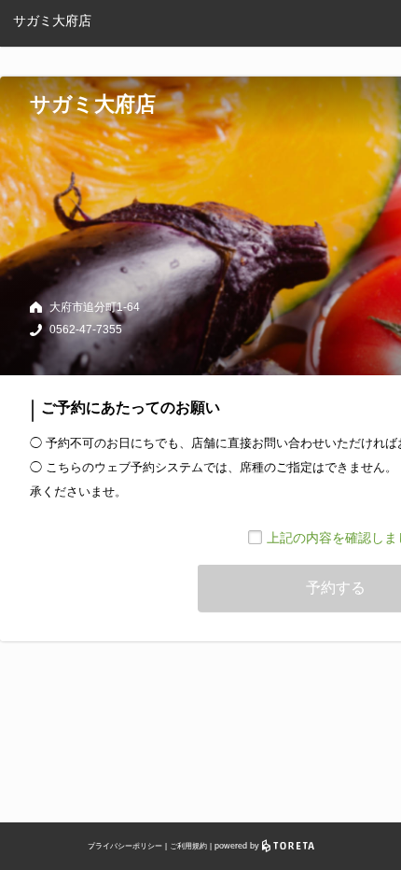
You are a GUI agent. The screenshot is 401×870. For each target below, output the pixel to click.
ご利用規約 (188, 846)
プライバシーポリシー (125, 846)
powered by (238, 845)
